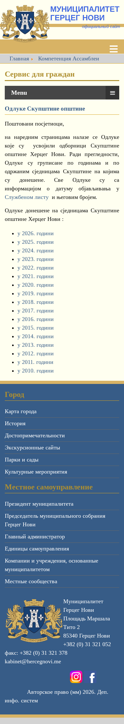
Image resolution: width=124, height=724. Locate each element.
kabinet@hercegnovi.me (33, 661)
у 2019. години (35, 293)
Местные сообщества (31, 581)
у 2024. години (35, 250)
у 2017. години (35, 310)
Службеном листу (27, 197)
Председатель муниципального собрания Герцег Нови (55, 520)
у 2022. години (35, 267)
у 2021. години (35, 276)
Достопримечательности (35, 435)
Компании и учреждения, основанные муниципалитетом (51, 564)
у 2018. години (35, 302)
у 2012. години (35, 353)
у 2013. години (35, 345)
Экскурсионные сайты (32, 447)
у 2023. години (35, 259)
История (15, 423)
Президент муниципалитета (39, 504)
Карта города (21, 411)
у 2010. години (35, 370)
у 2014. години (35, 336)
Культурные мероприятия (36, 471)
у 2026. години (35, 233)
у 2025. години (35, 242)
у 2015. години (35, 327)
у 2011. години (35, 362)
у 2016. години (35, 319)
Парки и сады (21, 459)
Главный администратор (35, 536)
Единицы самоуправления (37, 548)
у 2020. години (35, 285)
